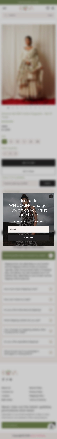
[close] (51, 196)
